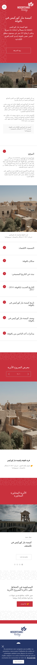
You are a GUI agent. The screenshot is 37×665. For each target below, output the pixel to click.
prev (28, 374)
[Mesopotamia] (25, 7)
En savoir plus (31, 658)
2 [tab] (19, 564)
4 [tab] (15, 564)
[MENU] (4, 7)
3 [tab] (17, 564)
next (9, 374)
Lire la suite (24, 557)
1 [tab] (22, 564)
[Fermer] (2, 646)
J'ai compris (18, 662)
